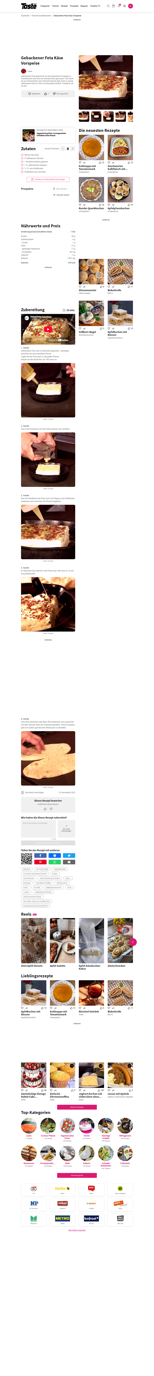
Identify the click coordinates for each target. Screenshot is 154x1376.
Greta (30, 71)
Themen (55, 6)
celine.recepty (84, 293)
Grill (68, 878)
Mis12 (110, 293)
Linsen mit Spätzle (118, 1093)
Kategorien (45, 6)
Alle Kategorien (77, 1175)
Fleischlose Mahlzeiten (41, 16)
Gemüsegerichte (53, 888)
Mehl (67, 1163)
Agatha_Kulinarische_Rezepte (120, 1097)
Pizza (54, 874)
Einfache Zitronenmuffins (59, 1095)
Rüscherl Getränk (89, 1011)
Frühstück (125, 1163)
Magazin (84, 6)
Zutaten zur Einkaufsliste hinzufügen (49, 179)
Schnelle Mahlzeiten (106, 1164)
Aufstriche (28, 878)
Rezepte (64, 6)
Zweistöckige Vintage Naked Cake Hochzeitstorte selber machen (33, 1095)
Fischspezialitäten (48, 1163)
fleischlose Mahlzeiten (34, 874)
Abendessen (59, 869)
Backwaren (29, 1163)
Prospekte (74, 6)
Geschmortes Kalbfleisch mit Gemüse (116, 167)
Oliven (37, 888)
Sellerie (86, 1163)
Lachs (29, 1135)
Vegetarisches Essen (67, 1136)
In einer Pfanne (48, 1135)
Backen (26, 883)
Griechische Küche (32, 897)
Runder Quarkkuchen (91, 208)
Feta (69, 888)
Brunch (27, 869)
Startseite (25, 16)
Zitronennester (87, 290)
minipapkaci (84, 172)
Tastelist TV (95, 6)
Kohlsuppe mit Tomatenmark (87, 167)
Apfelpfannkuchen (119, 208)
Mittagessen (42, 869)
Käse (25, 888)
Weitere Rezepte (77, 1107)
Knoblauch (62, 883)
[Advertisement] (77, 36)
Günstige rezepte (106, 1136)
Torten (86, 1135)
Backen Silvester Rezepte (35, 906)
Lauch (26, 892)
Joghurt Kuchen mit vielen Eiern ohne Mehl (90, 1095)
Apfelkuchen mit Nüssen (117, 333)
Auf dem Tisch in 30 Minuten (36, 901)
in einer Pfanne (43, 883)
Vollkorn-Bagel (87, 331)
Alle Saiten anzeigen (77, 1230)
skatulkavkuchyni (86, 335)
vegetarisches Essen (50, 878)
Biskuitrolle (114, 290)
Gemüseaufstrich (43, 892)
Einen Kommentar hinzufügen (48, 843)
